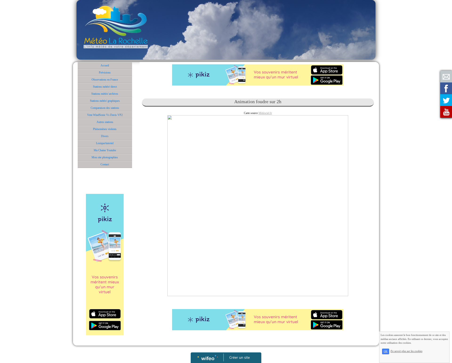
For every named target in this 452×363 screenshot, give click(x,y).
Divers (105, 136)
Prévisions (105, 72)
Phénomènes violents (105, 129)
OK (385, 351)
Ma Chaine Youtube (105, 150)
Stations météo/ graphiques (105, 100)
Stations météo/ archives (104, 93)
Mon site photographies (105, 157)
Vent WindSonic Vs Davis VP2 (105, 115)
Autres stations (105, 122)
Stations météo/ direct (105, 86)
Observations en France (105, 79)
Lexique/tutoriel (104, 143)
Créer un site (239, 357)
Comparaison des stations (105, 108)
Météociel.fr (265, 113)
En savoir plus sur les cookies (406, 351)
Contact (105, 164)
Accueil (105, 65)
